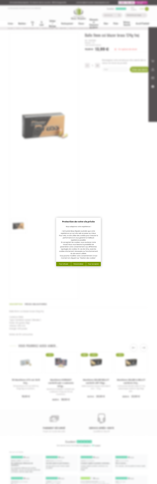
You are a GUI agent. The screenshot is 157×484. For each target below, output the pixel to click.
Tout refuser (63, 264)
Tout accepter (93, 264)
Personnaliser (78, 264)
